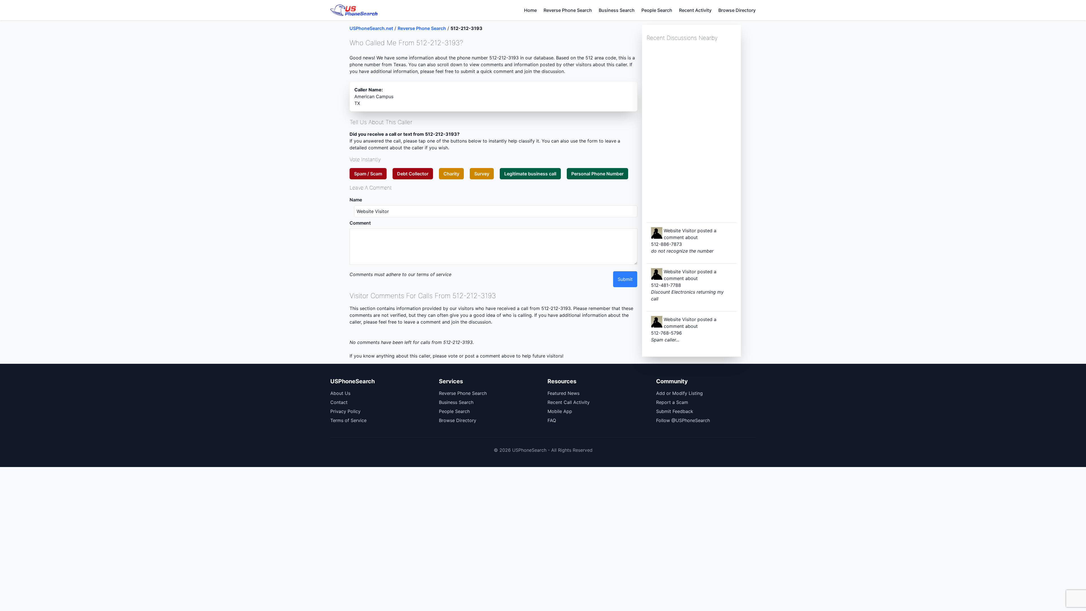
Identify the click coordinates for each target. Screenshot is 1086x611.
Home (530, 10)
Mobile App (560, 411)
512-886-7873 (666, 244)
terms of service (434, 274)
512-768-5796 (666, 333)
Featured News (563, 393)
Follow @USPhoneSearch (683, 420)
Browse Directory (737, 10)
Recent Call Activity (569, 402)
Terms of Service (348, 420)
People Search (656, 10)
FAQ (552, 420)
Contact (339, 402)
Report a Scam (672, 402)
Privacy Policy (345, 411)
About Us (340, 393)
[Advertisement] (689, 131)
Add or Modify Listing (679, 393)
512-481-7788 (666, 285)
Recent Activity (695, 10)
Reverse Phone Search (568, 10)
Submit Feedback (674, 411)
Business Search (617, 10)
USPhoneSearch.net (371, 28)
